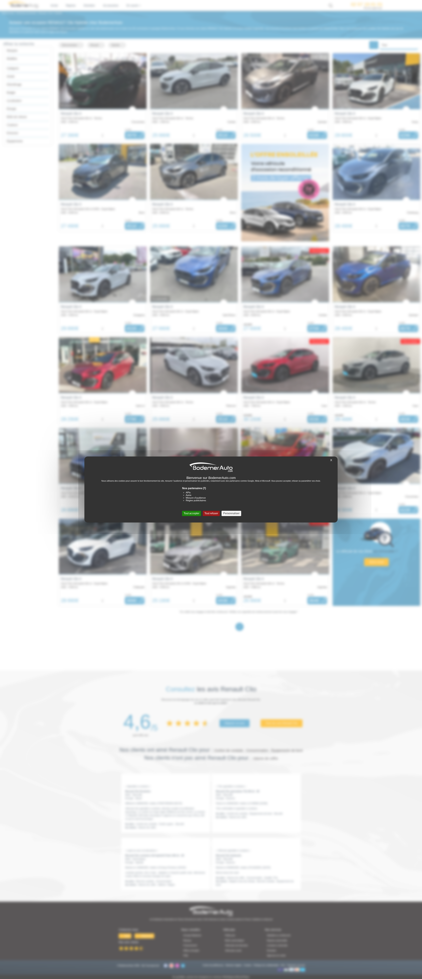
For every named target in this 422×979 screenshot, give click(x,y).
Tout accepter (191, 513)
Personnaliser (231, 513)
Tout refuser (211, 513)
